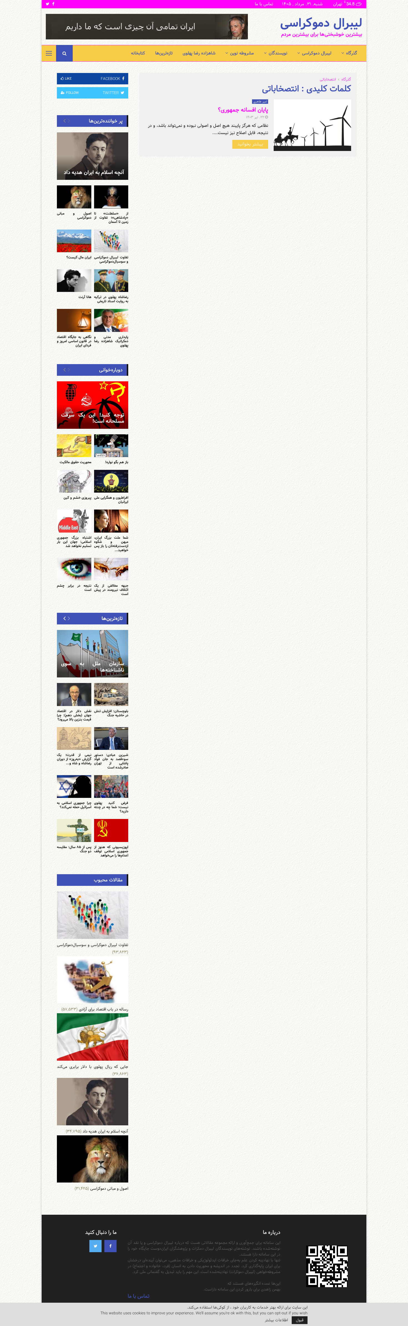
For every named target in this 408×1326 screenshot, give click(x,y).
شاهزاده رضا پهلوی (199, 53)
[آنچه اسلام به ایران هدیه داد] (92, 156)
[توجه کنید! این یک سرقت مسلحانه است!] (92, 405)
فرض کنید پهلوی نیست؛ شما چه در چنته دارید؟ (111, 807)
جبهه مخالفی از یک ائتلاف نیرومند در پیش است (111, 590)
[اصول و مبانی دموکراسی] (74, 196)
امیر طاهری (260, 101)
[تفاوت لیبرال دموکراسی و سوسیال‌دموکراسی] (111, 241)
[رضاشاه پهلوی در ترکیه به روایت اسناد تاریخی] (111, 280)
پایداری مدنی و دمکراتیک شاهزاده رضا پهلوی (111, 341)
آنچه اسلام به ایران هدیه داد (94, 172)
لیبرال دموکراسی (321, 23)
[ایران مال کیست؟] (74, 241)
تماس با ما (264, 4)
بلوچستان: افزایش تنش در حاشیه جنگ (111, 713)
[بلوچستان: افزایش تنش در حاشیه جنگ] (111, 694)
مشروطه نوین (242, 53)
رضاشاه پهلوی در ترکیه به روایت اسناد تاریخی (111, 299)
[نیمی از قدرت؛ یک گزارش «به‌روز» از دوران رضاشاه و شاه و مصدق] (74, 738)
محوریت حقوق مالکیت (75, 462)
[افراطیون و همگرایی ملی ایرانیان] (111, 481)
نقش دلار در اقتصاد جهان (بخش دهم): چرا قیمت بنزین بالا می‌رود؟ (74, 715)
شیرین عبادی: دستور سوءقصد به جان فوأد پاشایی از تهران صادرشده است (111, 761)
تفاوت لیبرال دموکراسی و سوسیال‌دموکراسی (111, 259)
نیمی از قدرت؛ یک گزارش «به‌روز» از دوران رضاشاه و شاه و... (74, 759)
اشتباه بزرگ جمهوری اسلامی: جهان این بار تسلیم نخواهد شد (74, 542)
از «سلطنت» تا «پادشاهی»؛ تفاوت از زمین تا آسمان (111, 218)
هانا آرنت (85, 297)
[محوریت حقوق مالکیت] (74, 445)
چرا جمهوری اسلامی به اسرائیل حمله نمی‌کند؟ (74, 805)
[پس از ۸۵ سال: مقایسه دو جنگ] (74, 830)
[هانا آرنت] (74, 280)
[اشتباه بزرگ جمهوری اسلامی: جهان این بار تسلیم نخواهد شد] (74, 521)
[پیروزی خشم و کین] (74, 481)
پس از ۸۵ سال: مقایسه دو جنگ (74, 849)
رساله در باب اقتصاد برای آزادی (103, 1009)
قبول (299, 1320)
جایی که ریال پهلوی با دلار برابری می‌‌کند (92, 1066)
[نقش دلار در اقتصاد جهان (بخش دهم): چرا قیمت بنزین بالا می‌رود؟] (74, 694)
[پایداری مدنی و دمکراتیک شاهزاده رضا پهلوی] (111, 320)
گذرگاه (351, 53)
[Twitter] (95, 1246)
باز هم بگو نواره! (116, 462)
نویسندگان (278, 53)
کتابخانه (138, 53)
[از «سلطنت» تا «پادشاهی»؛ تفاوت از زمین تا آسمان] (111, 196)
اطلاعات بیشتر (276, 1320)
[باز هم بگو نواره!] (111, 445)
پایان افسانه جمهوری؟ (243, 110)
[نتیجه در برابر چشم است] (74, 569)
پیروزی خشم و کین (77, 497)
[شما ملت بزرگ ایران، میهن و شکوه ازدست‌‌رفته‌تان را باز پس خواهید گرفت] (111, 521)
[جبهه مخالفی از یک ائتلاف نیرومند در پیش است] (111, 569)
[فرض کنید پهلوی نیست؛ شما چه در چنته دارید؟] (111, 786)
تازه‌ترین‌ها (164, 53)
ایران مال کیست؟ (78, 257)
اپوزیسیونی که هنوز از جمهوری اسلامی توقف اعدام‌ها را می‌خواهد (111, 851)
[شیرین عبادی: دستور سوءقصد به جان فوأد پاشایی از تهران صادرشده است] (111, 738)
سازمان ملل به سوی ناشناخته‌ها (92, 666)
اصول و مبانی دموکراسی (74, 215)
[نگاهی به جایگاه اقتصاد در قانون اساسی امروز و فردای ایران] (74, 320)
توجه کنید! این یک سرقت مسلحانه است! (92, 418)
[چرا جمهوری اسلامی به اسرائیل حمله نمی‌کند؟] (74, 786)
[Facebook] (110, 1246)
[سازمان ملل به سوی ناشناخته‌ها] (92, 653)
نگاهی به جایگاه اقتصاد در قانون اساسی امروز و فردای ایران (74, 341)
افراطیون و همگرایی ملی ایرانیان (111, 500)
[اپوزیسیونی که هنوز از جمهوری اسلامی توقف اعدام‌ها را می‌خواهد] (111, 830)
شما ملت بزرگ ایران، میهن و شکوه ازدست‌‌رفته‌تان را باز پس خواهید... (111, 544)
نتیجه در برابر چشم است (74, 588)
